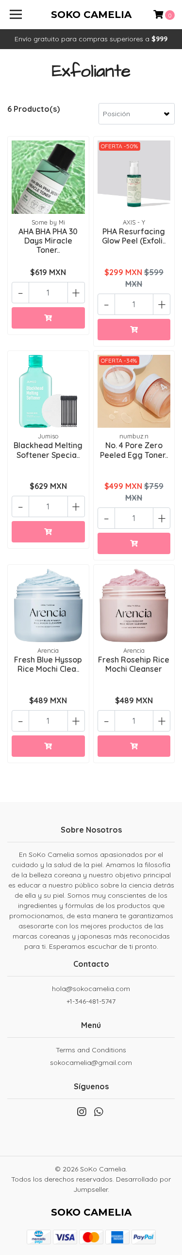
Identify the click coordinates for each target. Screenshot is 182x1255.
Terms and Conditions (91, 1050)
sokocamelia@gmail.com (91, 1062)
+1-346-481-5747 (91, 1001)
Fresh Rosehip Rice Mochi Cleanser (133, 664)
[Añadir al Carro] (48, 318)
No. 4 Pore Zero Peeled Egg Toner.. (134, 449)
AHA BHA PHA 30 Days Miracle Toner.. (48, 241)
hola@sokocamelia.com (91, 988)
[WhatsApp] (98, 1114)
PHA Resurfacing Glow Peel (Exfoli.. (133, 236)
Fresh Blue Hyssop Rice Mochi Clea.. (48, 664)
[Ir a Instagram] (81, 1114)
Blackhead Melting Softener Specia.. (48, 449)
